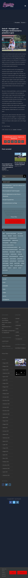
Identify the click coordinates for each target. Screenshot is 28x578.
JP (3, 129)
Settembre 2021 (6, 437)
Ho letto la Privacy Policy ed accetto (15, 221)
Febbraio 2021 (6, 461)
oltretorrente (5, 256)
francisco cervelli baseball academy (10, 247)
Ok (13, 572)
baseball (14, 129)
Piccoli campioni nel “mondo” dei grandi (11, 190)
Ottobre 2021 (5, 434)
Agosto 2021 (5, 441)
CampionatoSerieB (6, 240)
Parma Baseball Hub (13, 256)
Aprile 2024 (5, 390)
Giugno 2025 (5, 363)
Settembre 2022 (6, 414)
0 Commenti (19, 129)
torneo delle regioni (19, 265)
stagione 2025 (6, 265)
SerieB (11, 263)
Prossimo (23, 22)
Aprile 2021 (5, 454)
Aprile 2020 (5, 471)
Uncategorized (6, 299)
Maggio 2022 (5, 424)
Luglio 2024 (5, 380)
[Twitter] (6, 484)
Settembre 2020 (6, 468)
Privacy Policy (14, 216)
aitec (4, 233)
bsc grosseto (20, 235)
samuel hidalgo (21, 261)
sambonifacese (13, 261)
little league (19, 251)
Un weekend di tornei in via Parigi (10, 203)
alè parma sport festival (11, 233)
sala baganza (5, 261)
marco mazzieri (6, 254)
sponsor (4, 296)
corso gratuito (5, 242)
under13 (9, 267)
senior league (5, 263)
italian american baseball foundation (10, 249)
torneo (11, 265)
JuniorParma (5, 251)
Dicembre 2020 (6, 465)
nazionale (20, 254)
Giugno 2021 (5, 448)
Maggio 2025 (5, 366)
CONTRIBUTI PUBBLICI (20, 348)
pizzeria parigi (5, 258)
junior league (22, 249)
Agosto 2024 (5, 376)
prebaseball (19, 258)
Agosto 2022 (5, 417)
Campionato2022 (13, 238)
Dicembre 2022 (6, 410)
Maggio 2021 (5, 451)
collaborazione (15, 240)
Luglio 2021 (5, 444)
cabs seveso (5, 238)
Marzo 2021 (5, 458)
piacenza (21, 256)
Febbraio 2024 (6, 393)
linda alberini (12, 251)
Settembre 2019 (6, 475)
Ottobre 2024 (5, 369)
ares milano (20, 233)
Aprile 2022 (5, 427)
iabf (19, 247)
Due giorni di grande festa (8, 199)
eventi (4, 282)
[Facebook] (3, 484)
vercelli (19, 267)
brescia (14, 235)
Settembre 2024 (6, 373)
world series (5, 270)
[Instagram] (10, 484)
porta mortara (13, 258)
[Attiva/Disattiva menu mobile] (25, 6)
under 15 (15, 267)
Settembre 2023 (6, 403)
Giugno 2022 (5, 420)
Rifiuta (22, 572)
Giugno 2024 (5, 383)
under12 (4, 267)
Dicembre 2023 (6, 400)
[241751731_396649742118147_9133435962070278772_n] (14, 43)
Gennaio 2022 (6, 431)
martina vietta (13, 254)
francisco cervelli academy (8, 245)
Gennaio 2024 (6, 397)
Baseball (10, 235)
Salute (4, 289)
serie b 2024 (17, 263)
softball (22, 263)
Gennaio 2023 (6, 407)
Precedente (17, 22)
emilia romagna (13, 242)
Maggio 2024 (5, 386)
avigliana (4, 235)
